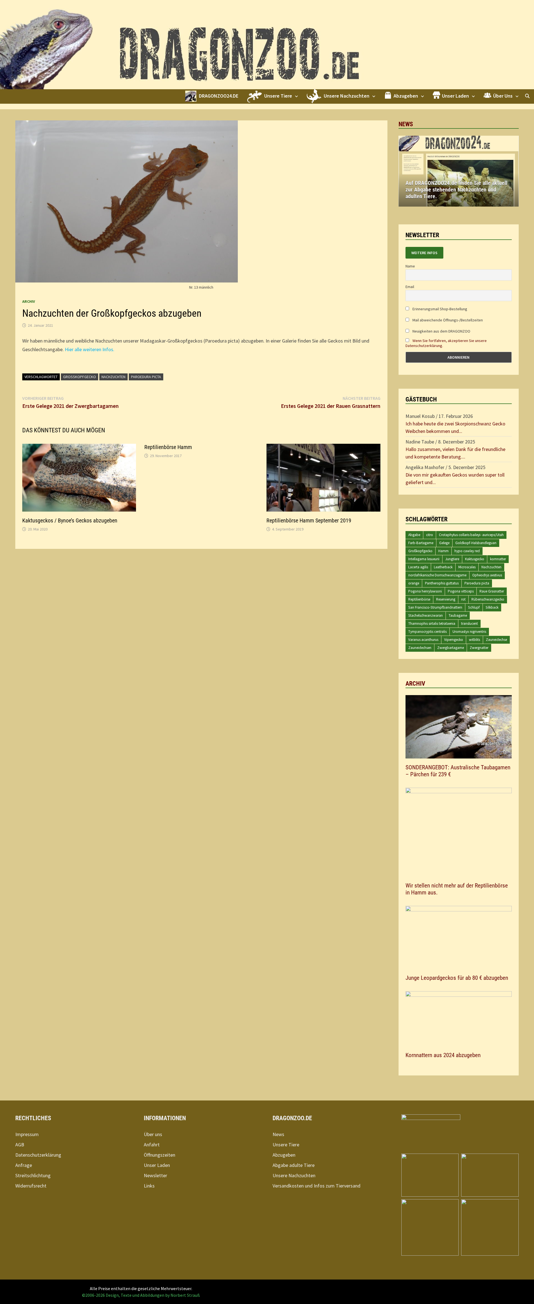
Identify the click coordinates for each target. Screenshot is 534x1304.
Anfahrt (152, 1144)
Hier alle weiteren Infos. (89, 349)
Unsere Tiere (286, 1144)
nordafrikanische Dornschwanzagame (437, 575)
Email (410, 286)
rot (463, 599)
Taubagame (458, 615)
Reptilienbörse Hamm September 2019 (308, 520)
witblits (474, 639)
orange (413, 583)
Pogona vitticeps (461, 591)
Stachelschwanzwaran (425, 615)
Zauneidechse (496, 639)
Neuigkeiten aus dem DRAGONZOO (441, 331)
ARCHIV (415, 683)
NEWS (406, 124)
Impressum (27, 1134)
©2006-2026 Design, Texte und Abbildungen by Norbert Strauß (141, 1295)
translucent (469, 623)
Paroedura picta (146, 376)
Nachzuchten (113, 376)
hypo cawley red (467, 551)
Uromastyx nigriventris (469, 631)
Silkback (492, 607)
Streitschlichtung (33, 1175)
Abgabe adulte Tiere (294, 1165)
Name (410, 266)
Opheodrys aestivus (487, 575)
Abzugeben (284, 1155)
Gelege (444, 543)
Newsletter (155, 1175)
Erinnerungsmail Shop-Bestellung (439, 308)
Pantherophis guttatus (442, 583)
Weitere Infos (424, 252)
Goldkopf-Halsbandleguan (475, 543)
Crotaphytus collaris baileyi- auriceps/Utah (471, 534)
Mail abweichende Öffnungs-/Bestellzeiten (447, 320)
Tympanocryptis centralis (427, 631)
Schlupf (474, 607)
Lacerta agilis (418, 567)
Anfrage (23, 1165)
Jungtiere (452, 559)
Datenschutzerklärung (38, 1155)
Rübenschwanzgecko (487, 599)
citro (429, 534)
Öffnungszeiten (159, 1155)
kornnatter (498, 559)
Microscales (467, 567)
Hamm (443, 551)
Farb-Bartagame (420, 543)
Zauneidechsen (419, 647)
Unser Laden (157, 1165)
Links (149, 1185)
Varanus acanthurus (423, 639)
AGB (19, 1144)
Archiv (28, 301)
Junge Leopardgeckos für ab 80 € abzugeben (457, 978)
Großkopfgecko (79, 376)
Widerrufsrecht (30, 1185)
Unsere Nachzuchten (294, 1175)
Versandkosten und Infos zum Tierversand (316, 1185)
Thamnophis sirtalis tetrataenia (431, 623)
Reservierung (445, 599)
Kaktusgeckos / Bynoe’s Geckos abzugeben (69, 520)
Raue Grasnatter (491, 591)
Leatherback (443, 567)
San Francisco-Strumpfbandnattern (435, 607)
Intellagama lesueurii (423, 559)
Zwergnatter (479, 647)
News (278, 1134)
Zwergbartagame (450, 647)
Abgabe (414, 534)
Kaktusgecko (474, 559)
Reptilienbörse (419, 599)
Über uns (153, 1134)
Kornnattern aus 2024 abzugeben (443, 1055)
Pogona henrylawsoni (425, 591)
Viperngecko (453, 639)
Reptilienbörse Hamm (168, 447)
